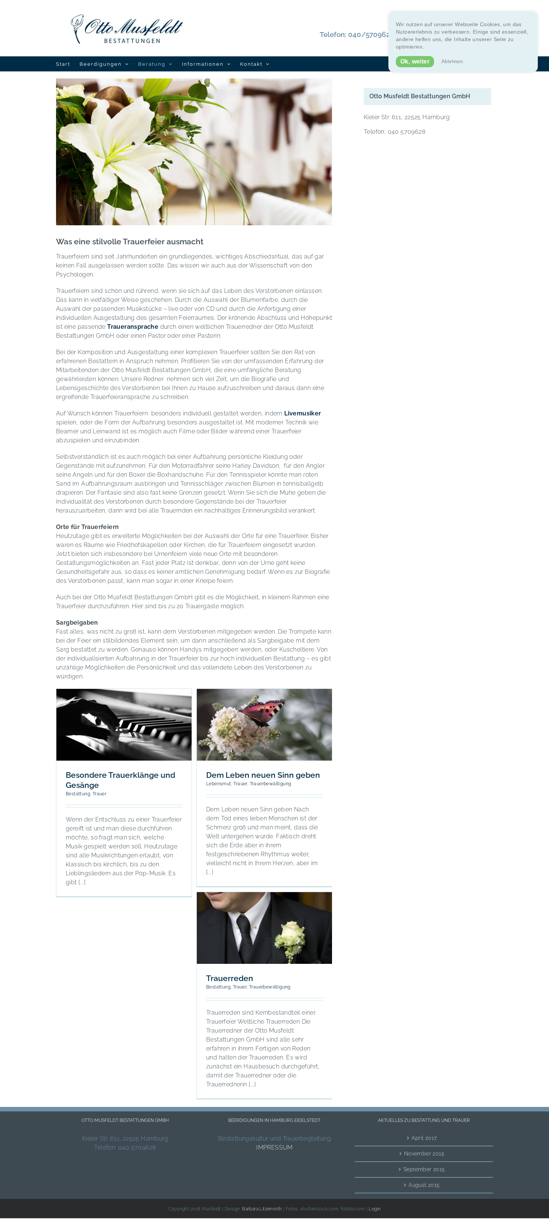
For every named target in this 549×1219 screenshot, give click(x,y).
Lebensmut (218, 783)
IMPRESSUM (274, 1147)
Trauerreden (229, 978)
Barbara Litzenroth (262, 1209)
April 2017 (424, 1138)
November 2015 (424, 1154)
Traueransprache (133, 326)
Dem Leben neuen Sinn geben (263, 775)
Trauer (99, 793)
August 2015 (424, 1185)
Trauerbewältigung (270, 783)
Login (375, 1209)
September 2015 (424, 1169)
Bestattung (78, 793)
